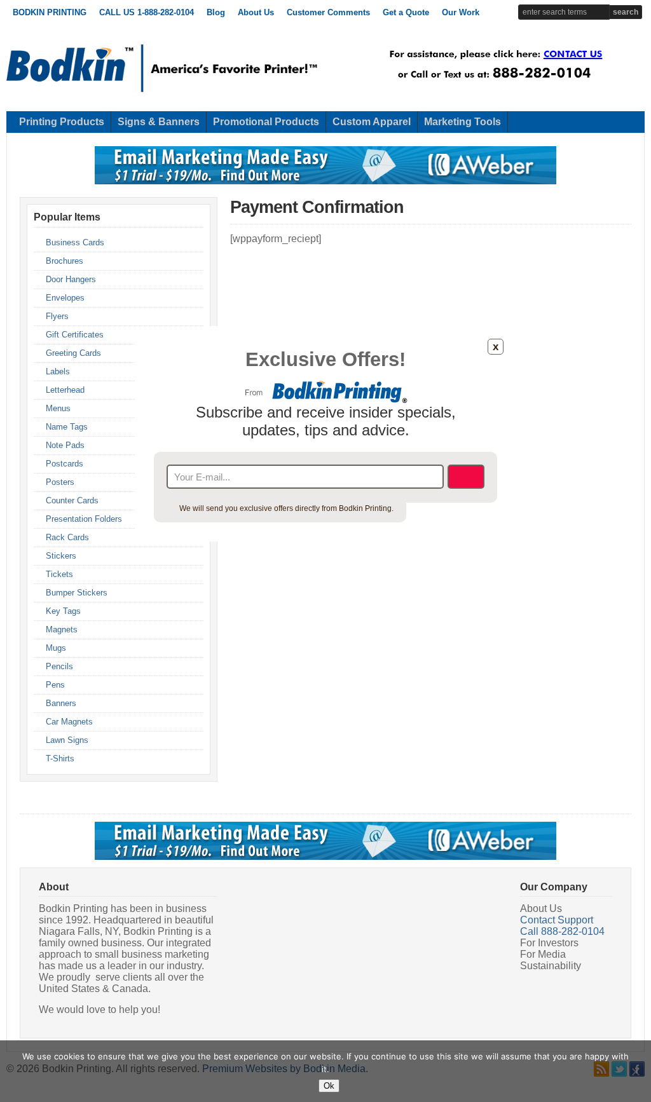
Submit (466, 477)
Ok (329, 1086)
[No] (635, 1071)
